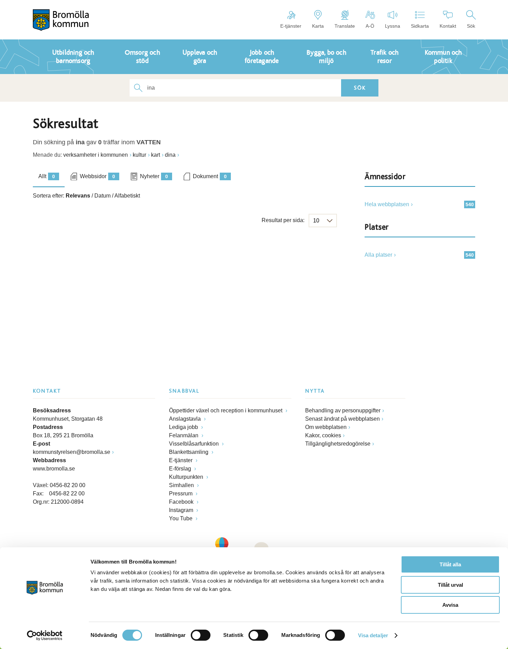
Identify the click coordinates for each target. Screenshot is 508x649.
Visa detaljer (373, 635)
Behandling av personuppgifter (342, 410)
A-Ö (370, 26)
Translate (345, 26)
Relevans (78, 196)
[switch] (200, 635)
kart (155, 155)
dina (170, 155)
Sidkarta (420, 26)
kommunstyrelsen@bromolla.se (71, 452)
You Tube (181, 518)
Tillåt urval (450, 585)
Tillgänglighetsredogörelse (337, 444)
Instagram (182, 510)
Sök (471, 26)
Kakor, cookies (323, 435)
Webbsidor (97, 176)
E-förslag (180, 469)
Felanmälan (184, 435)
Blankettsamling (189, 452)
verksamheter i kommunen (95, 155)
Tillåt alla (450, 564)
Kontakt (448, 26)
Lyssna (392, 26)
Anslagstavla (185, 419)
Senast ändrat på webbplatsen (342, 419)
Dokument (210, 176)
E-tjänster (290, 26)
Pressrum (181, 493)
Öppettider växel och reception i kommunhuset (226, 410)
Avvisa (450, 605)
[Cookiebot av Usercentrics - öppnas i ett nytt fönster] (45, 635)
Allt (46, 176)
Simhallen (182, 485)
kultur (139, 155)
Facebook (182, 502)
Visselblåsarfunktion (194, 444)
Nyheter (154, 176)
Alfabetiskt (127, 196)
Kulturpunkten (187, 477)
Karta (318, 26)
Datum (102, 196)
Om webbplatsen (326, 427)
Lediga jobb (184, 427)
